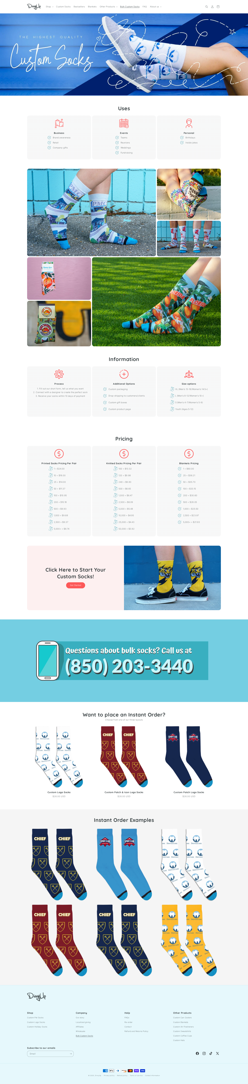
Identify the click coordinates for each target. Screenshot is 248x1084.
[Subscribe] (70, 1054)
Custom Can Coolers (182, 1017)
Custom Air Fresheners (183, 1027)
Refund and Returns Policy (136, 1031)
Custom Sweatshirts (182, 1031)
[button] (49, 7)
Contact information (152, 1075)
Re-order (129, 1022)
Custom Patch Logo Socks (189, 792)
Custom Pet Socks (35, 1017)
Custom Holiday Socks (37, 1027)
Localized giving (83, 1022)
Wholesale (80, 1031)
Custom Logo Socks (59, 792)
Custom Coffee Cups (182, 1036)
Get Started (75, 585)
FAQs (127, 1017)
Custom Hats (179, 1040)
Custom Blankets (180, 1022)
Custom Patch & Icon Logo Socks (124, 792)
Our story (80, 1017)
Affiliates (80, 1027)
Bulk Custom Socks (84, 1036)
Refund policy (122, 1075)
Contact (128, 1027)
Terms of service (136, 1075)
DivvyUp (98, 1075)
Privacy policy (109, 1075)
